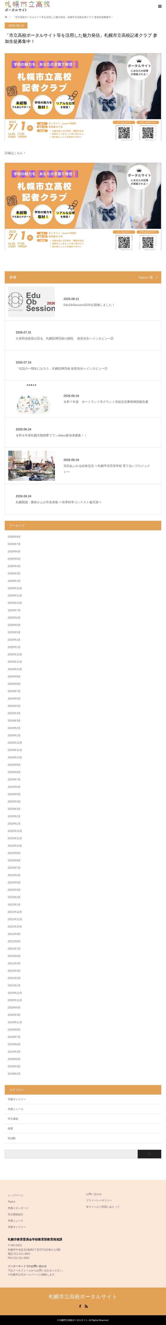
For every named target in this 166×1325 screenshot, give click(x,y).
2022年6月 (14, 875)
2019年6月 (14, 1044)
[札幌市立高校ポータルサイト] (27, 6)
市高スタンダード (18, 1208)
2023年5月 (14, 794)
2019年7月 (14, 1037)
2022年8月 (14, 860)
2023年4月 (14, 801)
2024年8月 (14, 683)
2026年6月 (14, 551)
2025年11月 (15, 595)
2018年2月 (14, 1073)
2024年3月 (14, 720)
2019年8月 (14, 1029)
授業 (10, 1128)
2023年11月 (15, 750)
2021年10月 (15, 926)
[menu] (159, 6)
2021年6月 (14, 956)
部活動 (12, 1138)
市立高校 (13, 1118)
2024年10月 (15, 669)
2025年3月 (14, 632)
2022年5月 (14, 882)
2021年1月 (14, 985)
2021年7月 (14, 948)
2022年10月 (15, 845)
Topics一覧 (145, 277)
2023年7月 (14, 779)
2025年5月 (14, 625)
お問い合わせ (94, 1194)
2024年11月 (15, 661)
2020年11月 (15, 1000)
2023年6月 (14, 786)
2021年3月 (14, 970)
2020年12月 (15, 992)
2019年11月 (15, 1022)
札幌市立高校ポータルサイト (83, 1296)
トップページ (15, 1195)
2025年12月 (15, 588)
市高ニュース (15, 1109)
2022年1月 (14, 904)
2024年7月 (14, 691)
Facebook (80, 1306)
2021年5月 (14, 963)
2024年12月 (15, 654)
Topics (11, 1201)
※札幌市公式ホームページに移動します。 (32, 1274)
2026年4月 (14, 566)
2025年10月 (15, 603)
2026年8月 (14, 536)
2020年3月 (14, 1014)
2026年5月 (14, 558)
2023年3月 (14, 808)
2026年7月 (14, 544)
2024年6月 (14, 698)
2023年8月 (14, 772)
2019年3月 (14, 1051)
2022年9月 (14, 853)
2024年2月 (14, 728)
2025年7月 (14, 610)
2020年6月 (14, 1007)
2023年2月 (14, 816)
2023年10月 (15, 757)
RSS (86, 1306)
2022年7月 (14, 867)
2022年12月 (15, 831)
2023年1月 (14, 823)
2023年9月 (14, 764)
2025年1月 (14, 647)
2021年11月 (15, 919)
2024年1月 (14, 735)
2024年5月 (14, 706)
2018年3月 (14, 1066)
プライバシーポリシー (99, 1200)
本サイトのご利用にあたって (103, 1206)
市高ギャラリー (17, 1099)
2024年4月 (14, 713)
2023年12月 (15, 742)
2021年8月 (14, 941)
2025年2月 (14, 639)
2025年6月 (14, 617)
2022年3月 (14, 889)
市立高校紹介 (15, 1214)
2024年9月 (14, 676)
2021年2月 (14, 978)
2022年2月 (14, 897)
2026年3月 (14, 573)
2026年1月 (14, 580)
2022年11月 (15, 838)
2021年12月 (15, 911)
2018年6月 (14, 1059)
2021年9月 (14, 934)
